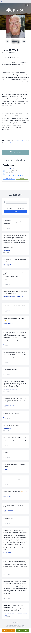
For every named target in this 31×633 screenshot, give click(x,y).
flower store (13, 143)
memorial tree (19, 140)
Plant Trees (22, 178)
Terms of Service (19, 626)
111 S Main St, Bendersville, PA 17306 (15, 175)
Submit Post (15, 211)
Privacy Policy (11, 626)
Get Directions (9, 178)
